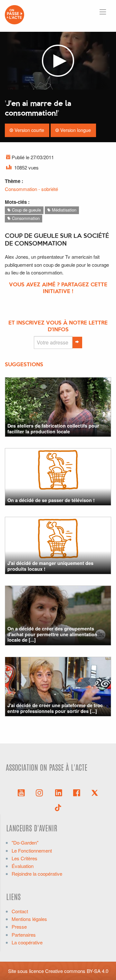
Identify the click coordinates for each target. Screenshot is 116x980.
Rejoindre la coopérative (37, 873)
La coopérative (27, 942)
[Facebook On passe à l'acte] (76, 792)
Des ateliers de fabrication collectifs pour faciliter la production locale (53, 428)
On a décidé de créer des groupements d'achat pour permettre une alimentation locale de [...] (52, 634)
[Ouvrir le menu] (103, 11)
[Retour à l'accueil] (14, 14)
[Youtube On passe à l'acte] (21, 792)
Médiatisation (63, 210)
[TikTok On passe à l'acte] (58, 807)
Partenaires (24, 934)
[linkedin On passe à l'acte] (58, 792)
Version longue (75, 129)
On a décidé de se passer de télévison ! (51, 500)
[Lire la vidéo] (58, 61)
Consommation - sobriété (31, 189)
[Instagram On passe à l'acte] (40, 792)
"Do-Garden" (25, 842)
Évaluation (23, 866)
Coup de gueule (26, 210)
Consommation (25, 218)
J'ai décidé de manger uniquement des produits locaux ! (50, 566)
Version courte (28, 129)
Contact (20, 911)
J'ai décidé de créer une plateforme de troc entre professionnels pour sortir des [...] (55, 708)
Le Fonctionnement (32, 850)
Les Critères (24, 858)
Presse (19, 926)
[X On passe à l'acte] (94, 792)
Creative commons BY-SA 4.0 (76, 970)
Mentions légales (29, 918)
